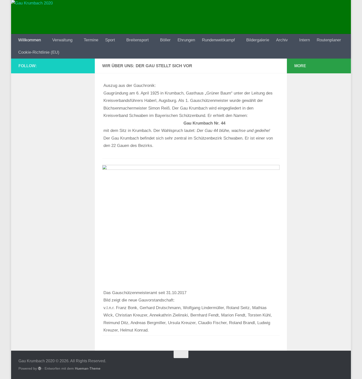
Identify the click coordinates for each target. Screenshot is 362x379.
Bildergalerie (257, 40)
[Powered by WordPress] (39, 368)
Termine (91, 40)
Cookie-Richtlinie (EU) (38, 52)
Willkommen (29, 40)
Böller (165, 40)
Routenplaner (329, 40)
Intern (304, 40)
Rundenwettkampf (218, 40)
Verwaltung (62, 40)
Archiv (282, 40)
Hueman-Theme (87, 368)
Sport (110, 40)
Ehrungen (186, 40)
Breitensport (137, 40)
